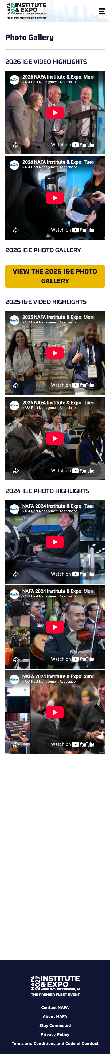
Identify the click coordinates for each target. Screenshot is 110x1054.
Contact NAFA (55, 1007)
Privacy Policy (55, 1034)
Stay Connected (55, 1025)
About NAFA (55, 1016)
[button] (89, 11)
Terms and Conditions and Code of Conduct (55, 1043)
